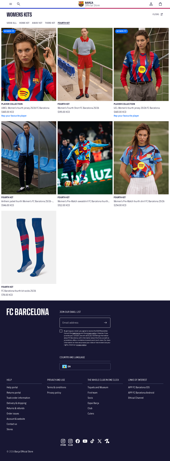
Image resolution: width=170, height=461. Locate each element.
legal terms (76, 333)
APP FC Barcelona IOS (139, 387)
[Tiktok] (92, 441)
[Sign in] (151, 4)
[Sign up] (105, 322)
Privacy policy (54, 392)
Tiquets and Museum (98, 387)
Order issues (13, 413)
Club (90, 408)
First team (92, 392)
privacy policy (91, 333)
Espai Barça (93, 402)
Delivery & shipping (16, 402)
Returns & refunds (15, 408)
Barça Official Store (23, 451)
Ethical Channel (136, 397)
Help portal (12, 387)
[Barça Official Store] (89, 4)
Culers (91, 413)
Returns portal (14, 392)
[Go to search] (19, 4)
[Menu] (11, 4)
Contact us (12, 424)
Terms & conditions (56, 387)
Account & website (16, 418)
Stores (10, 429)
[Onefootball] (107, 441)
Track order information (18, 397)
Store (63, 445)
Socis (90, 397)
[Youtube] (85, 441)
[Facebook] (77, 441)
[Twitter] (99, 441)
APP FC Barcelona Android (141, 392)
